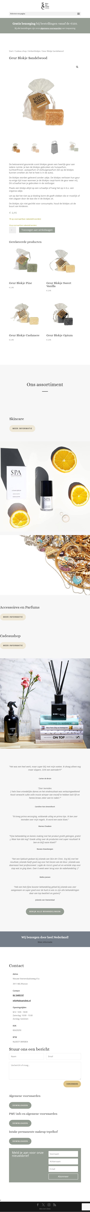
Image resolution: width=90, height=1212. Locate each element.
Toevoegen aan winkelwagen (37, 229)
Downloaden (20, 1105)
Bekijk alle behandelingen (45, 911)
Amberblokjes (34, 51)
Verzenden (72, 1084)
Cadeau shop (21, 51)
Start (11, 51)
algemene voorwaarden (51, 28)
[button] (77, 67)
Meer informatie (22, 428)
